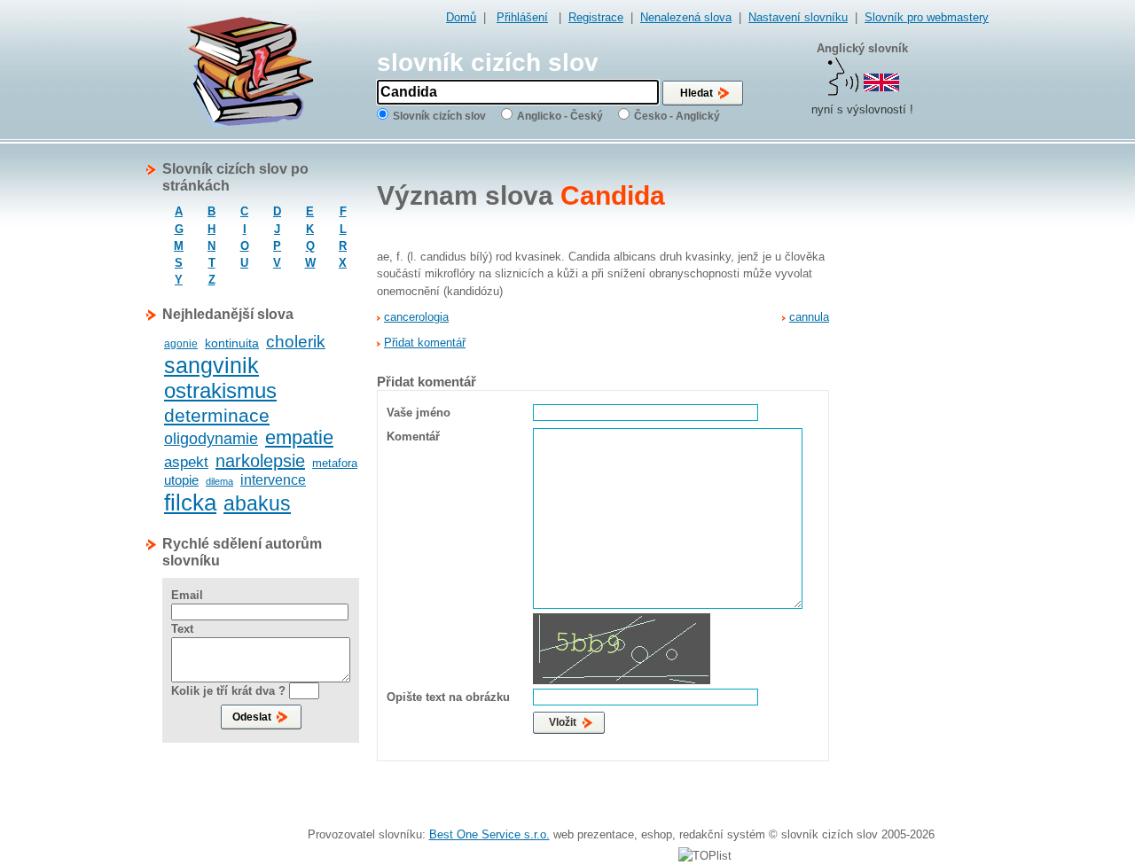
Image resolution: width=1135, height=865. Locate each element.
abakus (257, 503)
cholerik (295, 341)
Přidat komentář (425, 342)
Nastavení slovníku (798, 17)
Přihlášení (522, 17)
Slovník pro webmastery (927, 17)
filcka (190, 502)
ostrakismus (220, 390)
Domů (461, 17)
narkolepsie (260, 461)
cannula (809, 316)
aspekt (186, 462)
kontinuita (232, 343)
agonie (181, 344)
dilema (219, 481)
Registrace (595, 17)
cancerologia (416, 316)
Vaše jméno (418, 412)
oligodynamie (211, 439)
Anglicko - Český (560, 116)
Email (187, 595)
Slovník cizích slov (439, 116)
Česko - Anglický (677, 116)
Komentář (413, 436)
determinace (217, 415)
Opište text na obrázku (448, 697)
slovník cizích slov (488, 62)
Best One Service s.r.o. (489, 834)
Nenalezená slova (686, 17)
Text (182, 628)
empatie (299, 437)
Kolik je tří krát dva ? (228, 690)
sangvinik (211, 365)
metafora (334, 463)
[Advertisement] (918, 426)
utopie (181, 479)
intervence (273, 479)
